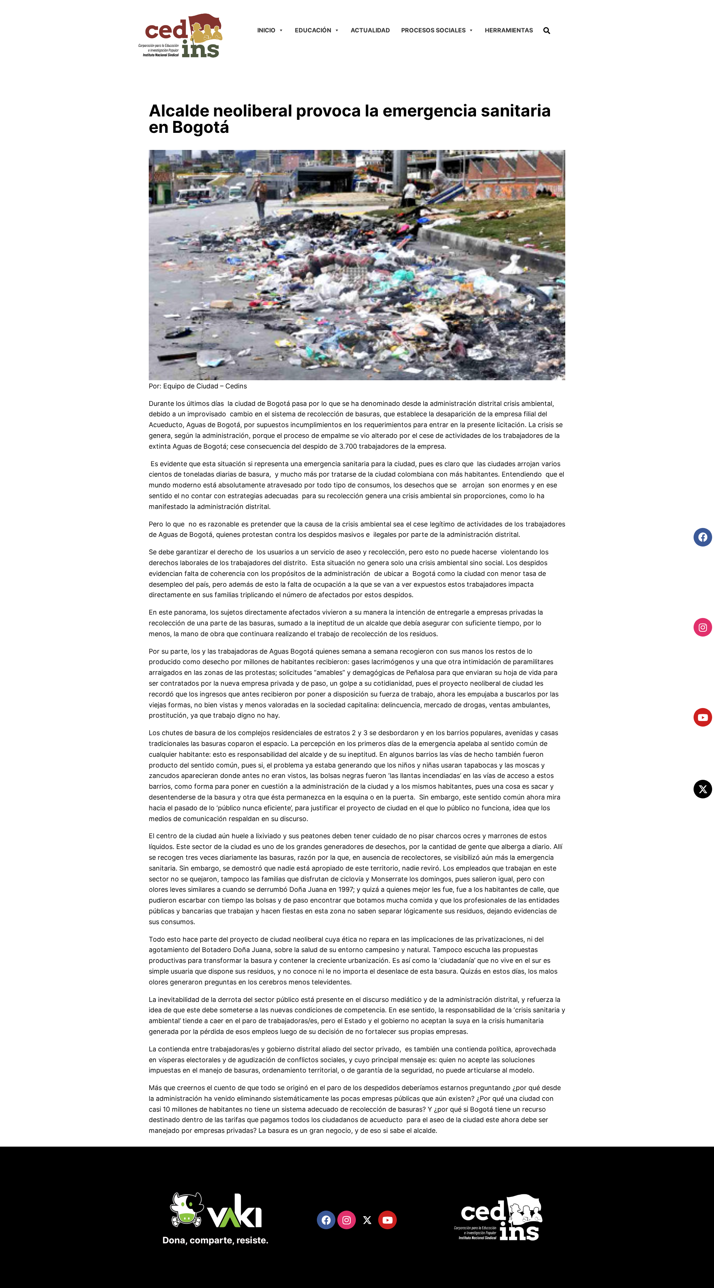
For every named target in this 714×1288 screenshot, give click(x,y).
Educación (313, 30)
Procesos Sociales (433, 30)
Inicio (266, 30)
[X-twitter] (703, 789)
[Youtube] (703, 717)
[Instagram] (703, 627)
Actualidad (370, 30)
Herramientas (509, 30)
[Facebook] (703, 537)
